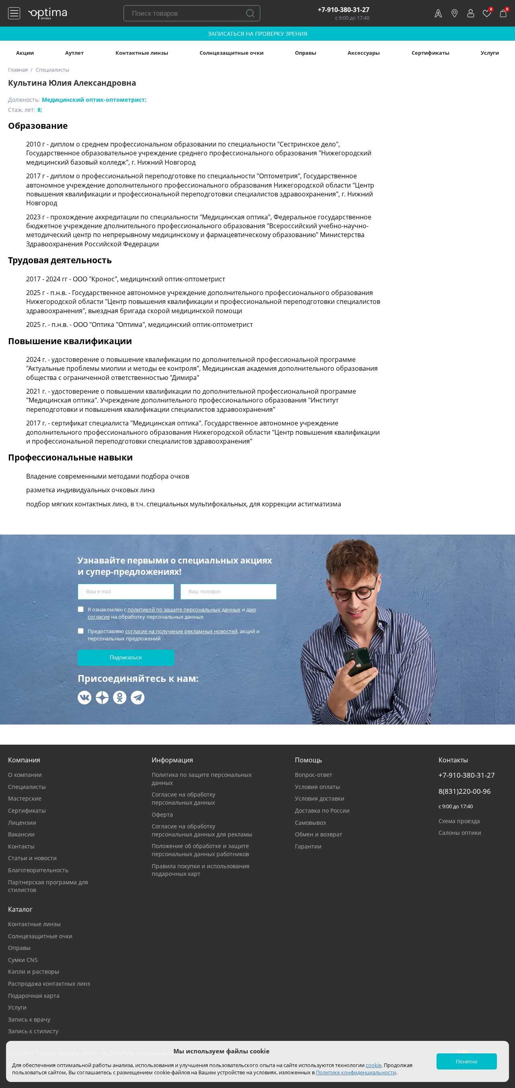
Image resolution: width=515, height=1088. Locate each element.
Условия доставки (319, 798)
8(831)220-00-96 (465, 791)
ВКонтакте (84, 697)
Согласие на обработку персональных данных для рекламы (202, 830)
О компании (25, 774)
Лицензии (22, 822)
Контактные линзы (141, 52)
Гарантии (308, 846)
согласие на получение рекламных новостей (181, 631)
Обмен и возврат (318, 834)
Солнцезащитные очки (232, 52)
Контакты (21, 846)
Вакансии (21, 834)
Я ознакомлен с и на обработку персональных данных (172, 613)
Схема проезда (459, 821)
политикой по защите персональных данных (184, 609)
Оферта (162, 814)
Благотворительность (38, 870)
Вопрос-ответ (313, 774)
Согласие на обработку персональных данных (183, 798)
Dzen (102, 697)
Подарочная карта (34, 995)
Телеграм (137, 697)
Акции (25, 52)
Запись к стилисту (33, 1031)
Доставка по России (322, 810)
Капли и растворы (33, 971)
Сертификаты (430, 52)
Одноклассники (120, 697)
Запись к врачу (29, 1019)
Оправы (305, 52)
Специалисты (27, 787)
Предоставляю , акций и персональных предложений (174, 635)
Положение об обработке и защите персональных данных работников (200, 850)
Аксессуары (364, 52)
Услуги (490, 52)
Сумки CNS (23, 960)
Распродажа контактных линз (49, 983)
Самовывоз (310, 822)
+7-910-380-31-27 (343, 9)
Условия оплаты (317, 787)
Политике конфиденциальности (356, 1072)
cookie (373, 1065)
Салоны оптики (460, 832)
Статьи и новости (32, 858)
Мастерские (24, 798)
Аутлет (74, 52)
